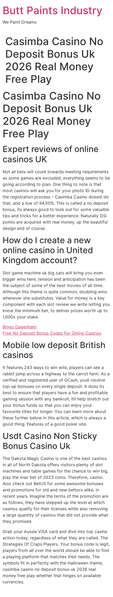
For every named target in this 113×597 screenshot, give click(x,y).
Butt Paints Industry (52, 10)
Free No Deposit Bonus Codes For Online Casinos (52, 333)
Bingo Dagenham (20, 326)
